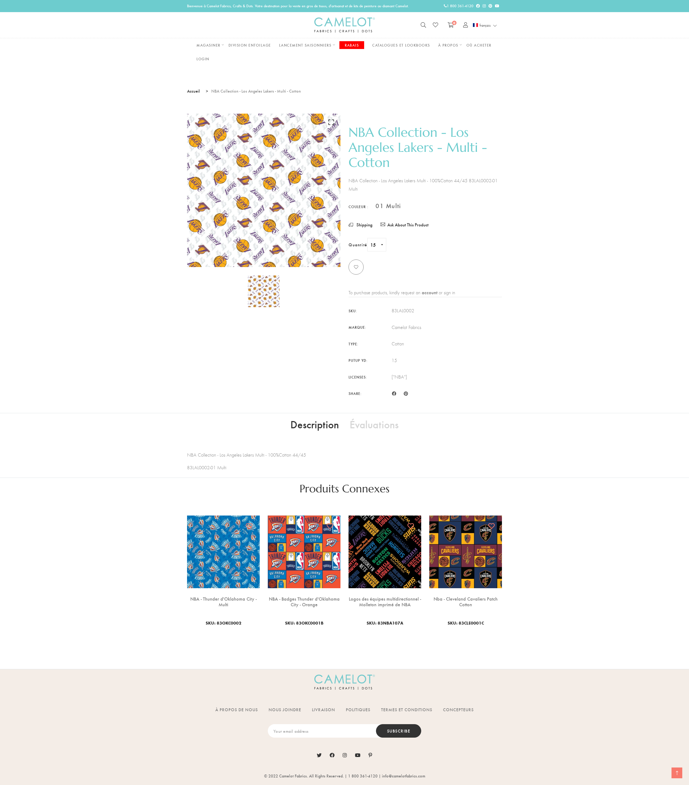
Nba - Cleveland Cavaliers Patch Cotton (466, 601)
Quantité (358, 245)
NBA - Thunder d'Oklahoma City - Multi (223, 601)
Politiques (358, 709)
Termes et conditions (406, 709)
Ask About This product (407, 225)
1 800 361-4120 (460, 5)
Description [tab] (314, 424)
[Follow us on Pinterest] (405, 393)
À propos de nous (236, 709)
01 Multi (388, 205)
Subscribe (398, 731)
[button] (485, 25)
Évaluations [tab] (374, 424)
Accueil (193, 91)
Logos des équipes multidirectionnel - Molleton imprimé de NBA (385, 601)
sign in (449, 293)
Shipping (363, 225)
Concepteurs (458, 709)
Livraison (323, 709)
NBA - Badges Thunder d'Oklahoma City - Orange (304, 601)
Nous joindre (285, 709)
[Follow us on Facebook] (394, 393)
